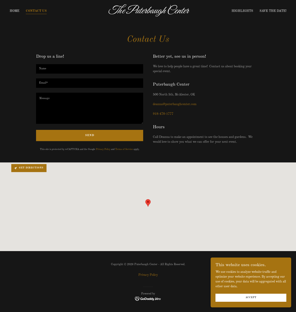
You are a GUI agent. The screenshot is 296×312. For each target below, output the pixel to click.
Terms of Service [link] (124, 149)
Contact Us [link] (36, 11)
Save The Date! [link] (273, 11)
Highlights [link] (242, 11)
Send (89, 135)
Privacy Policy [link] (103, 149)
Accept (251, 297)
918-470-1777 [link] (163, 114)
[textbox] (89, 69)
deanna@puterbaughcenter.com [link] (175, 104)
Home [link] (14, 11)
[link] (148, 12)
